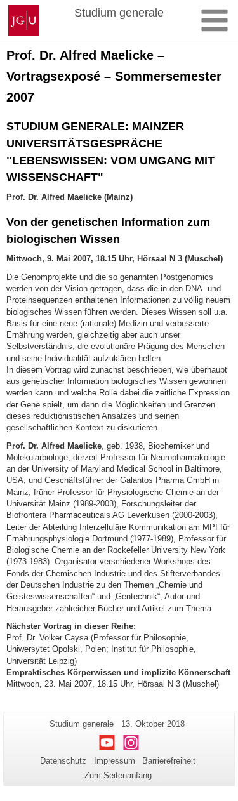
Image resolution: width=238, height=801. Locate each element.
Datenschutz (63, 760)
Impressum (114, 760)
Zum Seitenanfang (118, 775)
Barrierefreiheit (168, 760)
